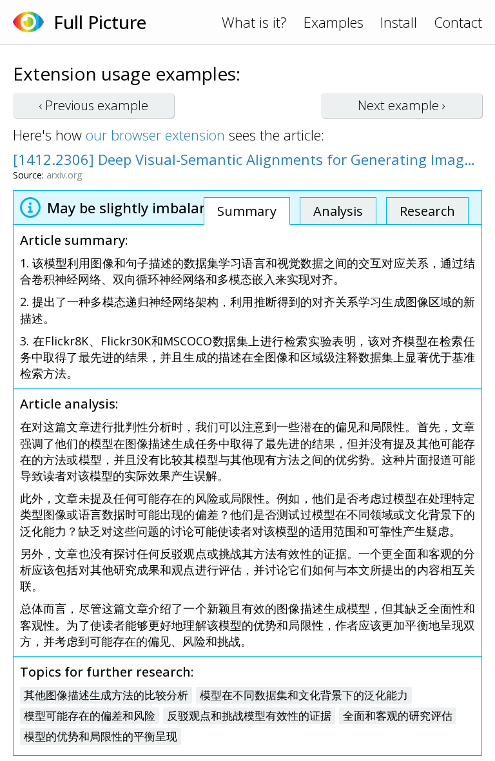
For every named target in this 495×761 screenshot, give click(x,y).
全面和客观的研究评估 (397, 715)
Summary (247, 211)
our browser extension (155, 134)
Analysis (338, 211)
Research (427, 211)
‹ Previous (93, 105)
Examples (334, 22)
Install (398, 22)
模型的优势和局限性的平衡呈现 (100, 736)
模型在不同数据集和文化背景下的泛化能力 (304, 695)
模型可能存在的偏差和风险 (89, 715)
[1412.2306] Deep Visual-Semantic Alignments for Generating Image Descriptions (247, 159)
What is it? (254, 22)
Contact (458, 22)
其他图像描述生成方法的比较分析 (106, 695)
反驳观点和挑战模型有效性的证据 (249, 715)
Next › (401, 105)
